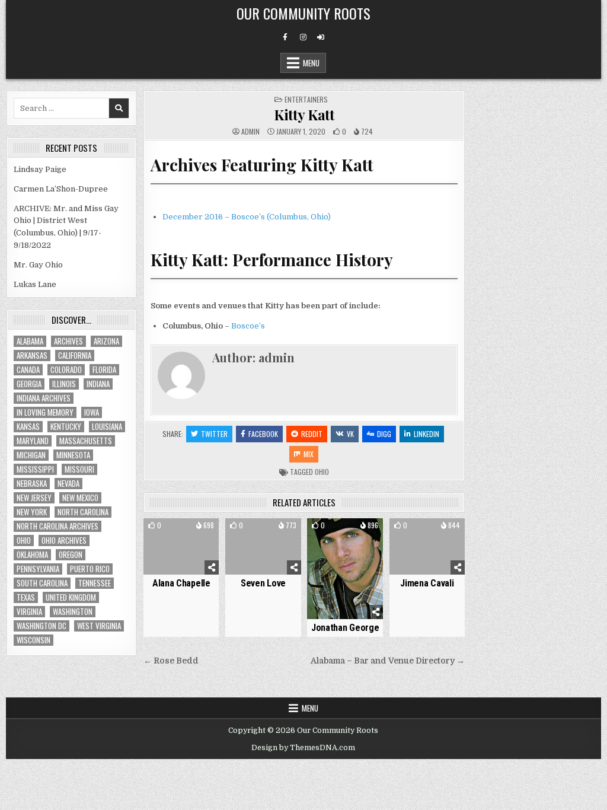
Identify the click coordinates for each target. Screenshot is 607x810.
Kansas (28, 426)
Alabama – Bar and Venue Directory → (388, 660)
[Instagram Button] (303, 37)
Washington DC (41, 626)
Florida (104, 369)
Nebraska (32, 483)
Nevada (68, 483)
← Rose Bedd (171, 660)
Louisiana (107, 426)
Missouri (79, 469)
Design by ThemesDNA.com (303, 748)
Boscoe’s (248, 325)
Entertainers (306, 99)
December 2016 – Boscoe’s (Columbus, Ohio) (246, 216)
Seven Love (263, 583)
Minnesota (73, 455)
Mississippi (35, 469)
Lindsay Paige (40, 169)
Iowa (91, 412)
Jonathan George (345, 627)
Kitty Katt (304, 114)
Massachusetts (85, 441)
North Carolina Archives (57, 526)
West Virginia (99, 626)
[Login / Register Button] (320, 37)
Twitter (214, 434)
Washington (72, 611)
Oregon (70, 554)
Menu (311, 63)
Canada (28, 369)
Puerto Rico (90, 569)
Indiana (98, 384)
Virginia (29, 611)
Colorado (66, 369)
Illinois (64, 384)
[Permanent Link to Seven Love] (263, 546)
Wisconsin (33, 640)
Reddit (311, 434)
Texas (26, 597)
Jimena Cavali (426, 583)
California (74, 355)
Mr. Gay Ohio (38, 264)
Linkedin (426, 434)
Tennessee (94, 583)
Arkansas (32, 355)
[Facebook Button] (285, 37)
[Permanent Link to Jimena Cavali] (427, 546)
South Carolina (42, 583)
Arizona (106, 341)
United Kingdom (71, 597)
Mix (309, 454)
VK (350, 434)
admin (250, 131)
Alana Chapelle (181, 583)
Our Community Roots (303, 13)
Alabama (30, 341)
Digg (384, 434)
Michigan (31, 455)
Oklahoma (32, 554)
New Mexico (80, 497)
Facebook (263, 434)
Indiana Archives (44, 398)
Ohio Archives (64, 540)
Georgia (29, 384)
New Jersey (34, 497)
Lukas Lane (35, 284)
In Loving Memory (45, 412)
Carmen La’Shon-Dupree (61, 188)
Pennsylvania (38, 569)
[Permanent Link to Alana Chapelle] (181, 546)
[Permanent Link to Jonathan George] (344, 569)
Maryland (33, 441)
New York (32, 512)
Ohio (322, 472)
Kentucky (65, 426)
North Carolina (82, 512)
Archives (68, 341)
